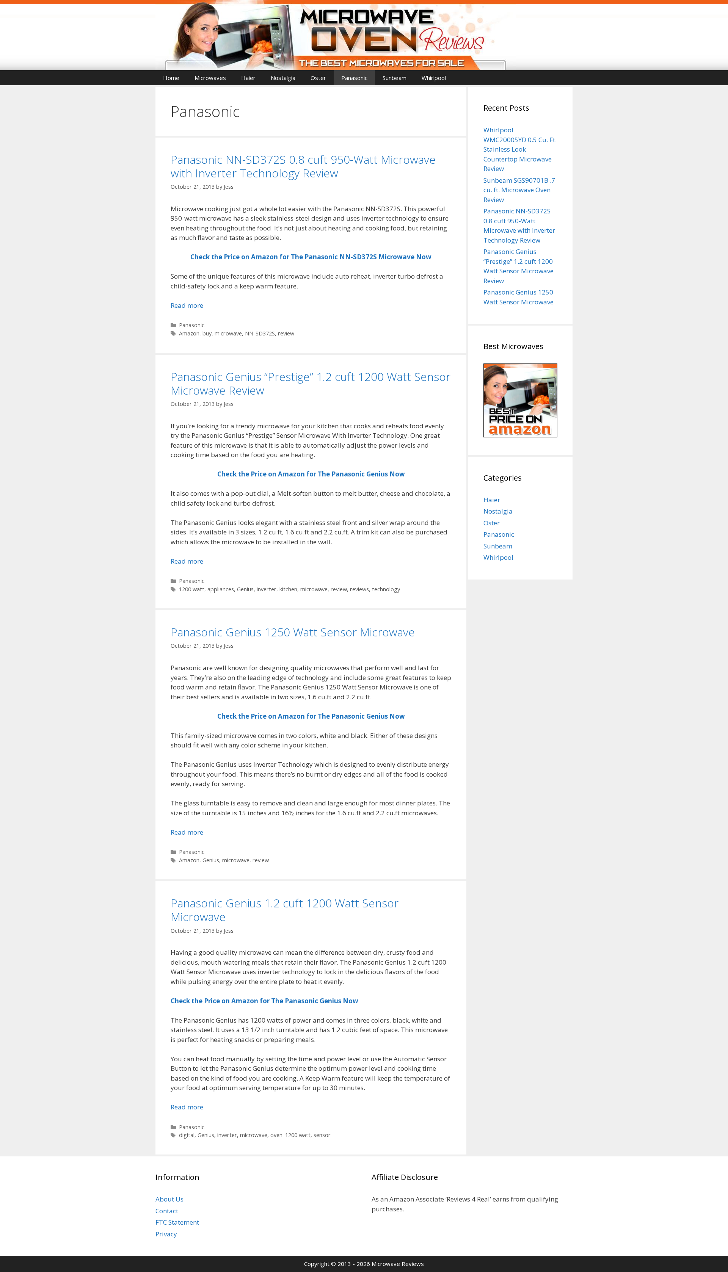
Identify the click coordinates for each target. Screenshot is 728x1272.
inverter (266, 589)
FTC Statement (177, 1222)
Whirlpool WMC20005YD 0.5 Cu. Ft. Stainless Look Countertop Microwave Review (520, 149)
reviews (359, 589)
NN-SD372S (260, 333)
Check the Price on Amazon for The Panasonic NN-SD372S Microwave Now (310, 256)
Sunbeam (394, 77)
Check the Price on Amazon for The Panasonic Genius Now (311, 716)
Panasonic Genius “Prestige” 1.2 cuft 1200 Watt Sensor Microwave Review (310, 383)
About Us (169, 1199)
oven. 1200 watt (290, 1135)
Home (171, 77)
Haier (248, 77)
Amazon (189, 333)
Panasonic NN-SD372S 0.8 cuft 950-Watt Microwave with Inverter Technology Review (303, 166)
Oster (318, 77)
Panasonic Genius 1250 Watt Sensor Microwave (293, 632)
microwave (228, 333)
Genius (245, 589)
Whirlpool (434, 77)
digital (187, 1135)
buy (207, 333)
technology (386, 589)
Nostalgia (283, 77)
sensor (322, 1135)
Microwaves (210, 77)
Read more (187, 305)
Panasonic (354, 77)
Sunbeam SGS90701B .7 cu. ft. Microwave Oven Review (519, 190)
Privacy (166, 1234)
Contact (166, 1210)
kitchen (288, 589)
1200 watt (191, 589)
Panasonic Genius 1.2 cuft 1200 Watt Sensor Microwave (285, 909)
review (286, 333)
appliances (220, 589)
